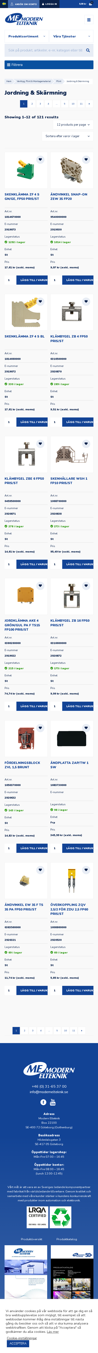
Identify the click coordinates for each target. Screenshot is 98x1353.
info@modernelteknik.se (49, 1092)
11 (81, 103)
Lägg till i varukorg (34, 280)
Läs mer (53, 1331)
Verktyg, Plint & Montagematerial (34, 81)
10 (73, 103)
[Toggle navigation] (88, 19)
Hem (8, 81)
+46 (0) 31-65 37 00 (49, 1086)
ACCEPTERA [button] (18, 1344)
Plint (58, 81)
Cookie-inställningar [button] (22, 1338)
